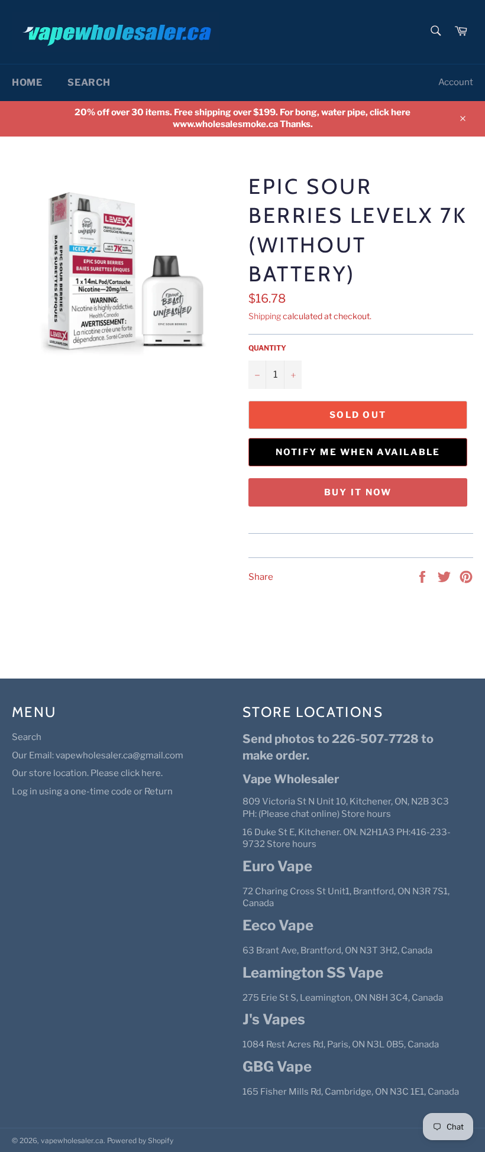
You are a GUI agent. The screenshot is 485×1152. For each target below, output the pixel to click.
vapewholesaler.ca (72, 1140)
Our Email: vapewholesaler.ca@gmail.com (97, 755)
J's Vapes (273, 1019)
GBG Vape (277, 1066)
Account (455, 82)
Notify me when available (358, 452)
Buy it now (358, 492)
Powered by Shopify (140, 1140)
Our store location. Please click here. (87, 773)
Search (89, 82)
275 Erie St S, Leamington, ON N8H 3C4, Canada (342, 997)
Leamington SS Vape (312, 972)
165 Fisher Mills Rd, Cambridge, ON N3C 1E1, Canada (350, 1091)
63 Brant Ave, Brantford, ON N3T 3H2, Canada (337, 950)
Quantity (267, 347)
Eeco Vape (277, 925)
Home (27, 82)
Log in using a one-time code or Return (92, 791)
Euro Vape (277, 866)
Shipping (264, 316)
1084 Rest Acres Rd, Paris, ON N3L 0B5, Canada (340, 1044)
